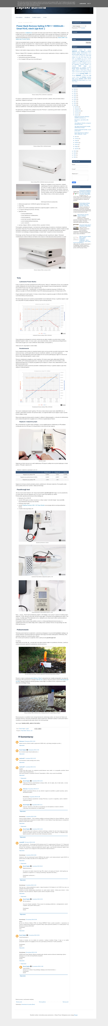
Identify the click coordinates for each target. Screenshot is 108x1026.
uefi (82, 75)
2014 (75, 151)
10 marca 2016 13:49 (30, 842)
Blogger (76, 1015)
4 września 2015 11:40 (37, 780)
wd (80, 77)
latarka (84, 63)
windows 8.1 (75, 80)
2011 (75, 157)
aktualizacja (74, 50)
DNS (90, 55)
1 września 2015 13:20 (30, 758)
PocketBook (89, 67)
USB (90, 75)
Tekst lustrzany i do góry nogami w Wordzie (83, 215)
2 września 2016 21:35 (37, 899)
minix (90, 64)
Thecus (89, 73)
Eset (85, 57)
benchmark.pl (84, 52)
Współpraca (27, 17)
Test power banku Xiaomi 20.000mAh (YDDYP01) (85, 225)
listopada (77, 109)
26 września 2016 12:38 (37, 966)
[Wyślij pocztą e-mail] (35, 728)
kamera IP (89, 61)
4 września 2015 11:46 (37, 829)
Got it (89, 3)
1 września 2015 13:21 (30, 766)
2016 (75, 103)
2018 (75, 99)
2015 (75, 105)
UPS (87, 75)
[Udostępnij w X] (38, 728)
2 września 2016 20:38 (31, 855)
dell (82, 55)
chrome (83, 54)
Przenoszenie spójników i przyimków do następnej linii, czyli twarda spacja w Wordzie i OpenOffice (85, 192)
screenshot (77, 71)
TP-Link (73, 75)
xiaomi (83, 80)
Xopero (86, 80)
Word (80, 80)
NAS (80, 66)
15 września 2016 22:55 (31, 919)
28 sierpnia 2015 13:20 (29, 741)
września (77, 112)
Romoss (28, 730)
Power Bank (23, 730)
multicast (74, 66)
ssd (73, 73)
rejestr (73, 70)
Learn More (82, 3)
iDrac (79, 61)
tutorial (78, 75)
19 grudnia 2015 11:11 (37, 804)
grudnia (77, 106)
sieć (81, 71)
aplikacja (74, 51)
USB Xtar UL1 (39, 679)
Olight (85, 66)
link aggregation (75, 64)
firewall (79, 58)
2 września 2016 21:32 (31, 885)
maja (76, 140)
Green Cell (80, 60)
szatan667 (21, 842)
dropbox (73, 57)
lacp (80, 63)
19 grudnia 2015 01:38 (34, 796)
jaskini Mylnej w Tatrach (36, 678)
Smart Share (88, 71)
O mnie (45, 17)
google (76, 60)
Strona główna (19, 17)
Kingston (74, 63)
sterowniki (77, 73)
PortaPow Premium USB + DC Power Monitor (33, 505)
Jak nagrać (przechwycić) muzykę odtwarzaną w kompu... (82, 127)
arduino (79, 51)
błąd (81, 54)
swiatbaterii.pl (28, 32)
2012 (75, 155)
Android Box (82, 50)
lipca (76, 136)
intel (83, 61)
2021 (75, 93)
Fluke (82, 58)
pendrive (84, 67)
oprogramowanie (75, 67)
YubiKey (76, 81)
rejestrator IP (77, 70)
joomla (86, 61)
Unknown (21, 741)
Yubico (73, 81)
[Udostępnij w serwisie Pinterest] (40, 728)
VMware (77, 77)
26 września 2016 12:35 (31, 952)
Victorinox (74, 77)
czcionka (89, 54)
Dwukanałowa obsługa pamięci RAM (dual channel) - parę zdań (84, 204)
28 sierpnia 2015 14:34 (33, 749)
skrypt (84, 71)
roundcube (89, 70)
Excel (76, 58)
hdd (84, 60)
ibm (77, 61)
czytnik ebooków (75, 55)
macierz (86, 64)
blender (89, 52)
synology (82, 73)
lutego (76, 146)
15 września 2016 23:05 (33, 935)
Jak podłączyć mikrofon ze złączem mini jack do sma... (83, 123)
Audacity (74, 52)
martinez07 (22, 758)
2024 (75, 89)
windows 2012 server (85, 78)
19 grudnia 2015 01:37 (33, 788)
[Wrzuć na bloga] (36, 728)
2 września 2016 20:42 (37, 866)
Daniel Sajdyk (22, 749)
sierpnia (77, 114)
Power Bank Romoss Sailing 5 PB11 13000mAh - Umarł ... (82, 133)
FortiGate (89, 58)
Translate (83, 28)
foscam (73, 60)
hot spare (87, 60)
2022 (75, 91)
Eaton (77, 57)
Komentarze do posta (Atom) (28, 1004)
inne (81, 61)
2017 (75, 101)
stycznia (77, 148)
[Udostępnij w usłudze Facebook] (39, 728)
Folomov (85, 58)
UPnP (84, 75)
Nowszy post (19, 1001)
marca (76, 144)
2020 (75, 95)
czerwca (77, 138)
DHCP (84, 55)
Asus (86, 51)
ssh (74, 73)
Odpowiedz (21, 745)
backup (78, 52)
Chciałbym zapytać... (36, 17)
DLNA (87, 55)
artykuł (82, 51)
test (31, 730)
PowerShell (83, 69)
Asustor (89, 51)
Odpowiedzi (23, 778)
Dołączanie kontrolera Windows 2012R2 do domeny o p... (82, 117)
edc (79, 57)
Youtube (89, 80)
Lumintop (82, 64)
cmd (87, 54)
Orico (81, 67)
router (73, 71)
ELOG (82, 57)
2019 (75, 97)
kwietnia (77, 142)
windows (84, 77)
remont (82, 70)
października (78, 110)
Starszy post (65, 1001)
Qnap (88, 68)
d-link (80, 55)
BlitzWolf (74, 54)
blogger (77, 54)
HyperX (74, 61)
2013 (75, 153)
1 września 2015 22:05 (31, 816)
